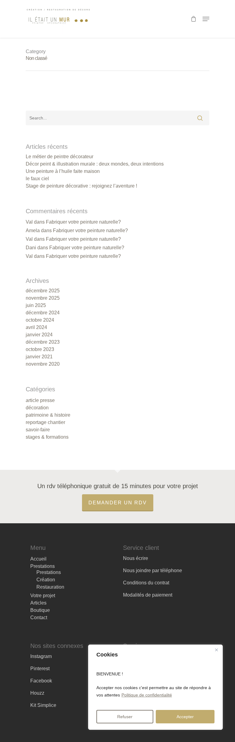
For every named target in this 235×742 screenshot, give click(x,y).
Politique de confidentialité (146, 695)
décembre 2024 (43, 312)
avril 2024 (36, 327)
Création (45, 579)
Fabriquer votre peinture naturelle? (83, 222)
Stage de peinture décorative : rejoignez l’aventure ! (81, 186)
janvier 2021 (39, 356)
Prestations (42, 566)
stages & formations (47, 437)
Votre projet (42, 595)
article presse (40, 400)
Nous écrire (135, 558)
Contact (38, 617)
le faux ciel (37, 178)
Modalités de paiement (147, 595)
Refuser (124, 716)
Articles (38, 603)
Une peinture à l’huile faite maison (63, 171)
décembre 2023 (43, 342)
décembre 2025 (43, 290)
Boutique (40, 610)
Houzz (37, 693)
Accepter (185, 716)
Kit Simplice (43, 705)
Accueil (38, 559)
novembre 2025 (43, 298)
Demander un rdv (117, 502)
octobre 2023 (40, 349)
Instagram (41, 656)
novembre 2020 (43, 364)
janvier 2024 (39, 334)
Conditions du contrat (146, 582)
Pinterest (40, 668)
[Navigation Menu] (206, 19)
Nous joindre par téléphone (152, 570)
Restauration (50, 587)
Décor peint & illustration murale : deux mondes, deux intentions (95, 164)
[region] (155, 687)
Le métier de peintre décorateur (59, 156)
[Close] (216, 649)
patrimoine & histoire (48, 415)
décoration (37, 407)
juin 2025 (36, 305)
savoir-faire (38, 429)
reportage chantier (45, 422)
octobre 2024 (40, 320)
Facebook (41, 680)
